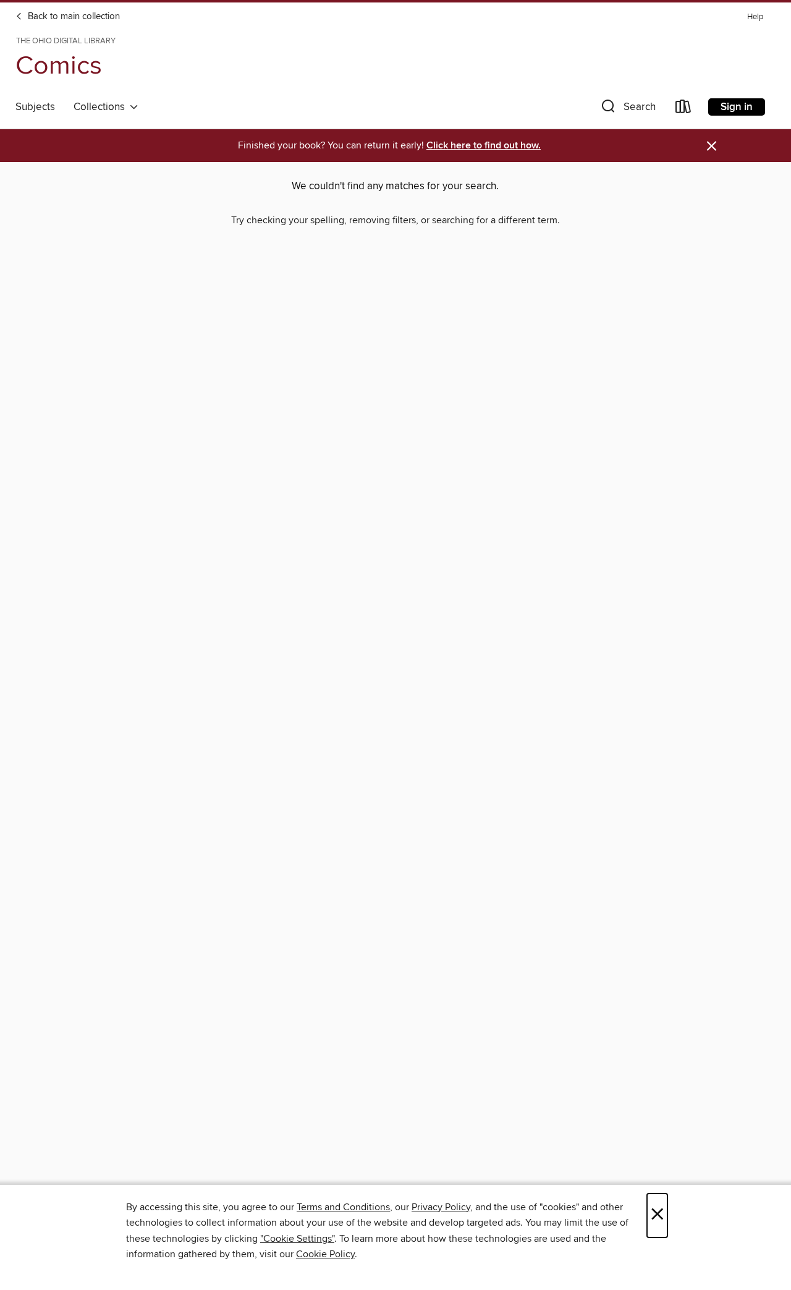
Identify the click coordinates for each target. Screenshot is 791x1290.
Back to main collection (72, 16)
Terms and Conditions (343, 1207)
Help (755, 17)
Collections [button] (102, 107)
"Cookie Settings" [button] (297, 1238)
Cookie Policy (325, 1254)
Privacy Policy (441, 1207)
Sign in (737, 107)
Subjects (35, 107)
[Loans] (683, 109)
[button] (627, 109)
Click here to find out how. (483, 145)
